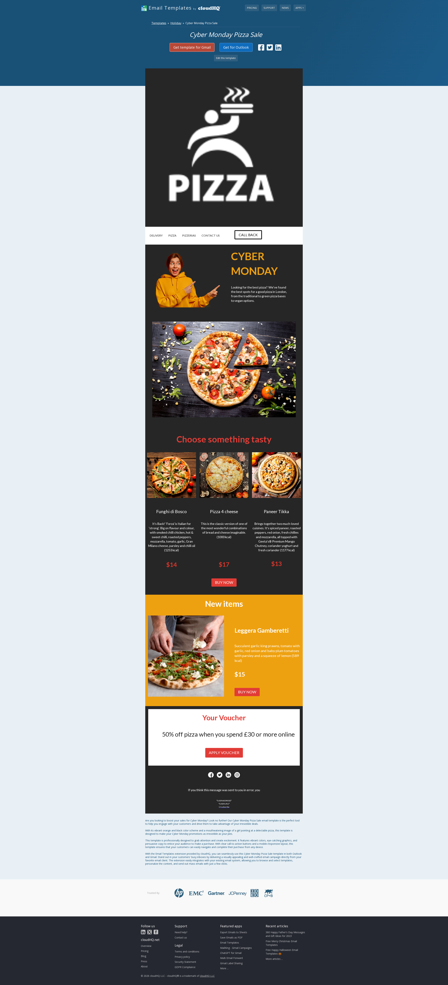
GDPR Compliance (185, 967)
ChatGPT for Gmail (230, 953)
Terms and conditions (187, 951)
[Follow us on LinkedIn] (143, 932)
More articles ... (274, 959)
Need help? (181, 932)
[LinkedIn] (228, 775)
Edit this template (226, 58)
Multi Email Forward (231, 958)
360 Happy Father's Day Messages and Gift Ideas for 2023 (285, 934)
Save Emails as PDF (231, 937)
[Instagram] (237, 775)
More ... (224, 968)
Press (144, 961)
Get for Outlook (236, 47)
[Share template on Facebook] (261, 49)
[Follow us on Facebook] (156, 932)
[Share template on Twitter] (270, 49)
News (285, 7)
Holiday (175, 23)
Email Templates (229, 942)
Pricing (252, 7)
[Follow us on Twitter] (149, 932)
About (144, 966)
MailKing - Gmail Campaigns (236, 947)
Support (269, 7)
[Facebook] (211, 775)
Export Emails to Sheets (233, 932)
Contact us (181, 937)
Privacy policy (182, 956)
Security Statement (185, 961)
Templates (158, 23)
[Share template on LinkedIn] (278, 49)
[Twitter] (219, 775)
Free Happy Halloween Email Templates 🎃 (282, 951)
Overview (146, 946)
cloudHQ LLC (207, 975)
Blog (143, 956)
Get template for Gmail (192, 47)
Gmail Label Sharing (231, 963)
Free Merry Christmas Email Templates (281, 943)
